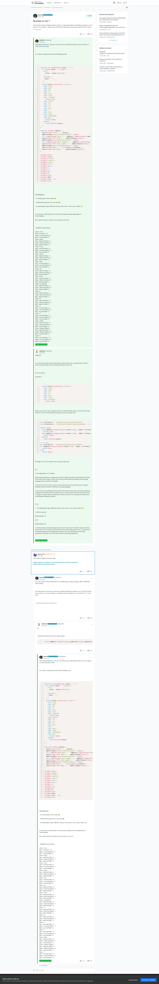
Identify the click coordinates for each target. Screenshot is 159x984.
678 (108, 55)
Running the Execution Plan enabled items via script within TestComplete (112, 19)
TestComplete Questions (57, 7)
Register (119, 2)
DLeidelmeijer (111, 70)
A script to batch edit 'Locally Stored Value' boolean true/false (110, 67)
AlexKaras (46, 44)
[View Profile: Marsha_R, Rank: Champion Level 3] (35, 555)
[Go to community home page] (37, 2)
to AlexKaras (48, 40)
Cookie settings (133, 980)
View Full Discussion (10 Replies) (42, 550)
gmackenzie (110, 63)
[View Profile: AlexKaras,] (37, 352)
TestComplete (46, 7)
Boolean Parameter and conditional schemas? (110, 60)
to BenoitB (48, 351)
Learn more (90, 981)
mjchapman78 (111, 37)
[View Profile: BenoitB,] (37, 41)
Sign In (125, 2)
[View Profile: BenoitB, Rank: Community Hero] (35, 16)
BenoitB (40, 15)
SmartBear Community (36, 7)
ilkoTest (109, 22)
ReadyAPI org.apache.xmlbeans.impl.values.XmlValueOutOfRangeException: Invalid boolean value (112, 52)
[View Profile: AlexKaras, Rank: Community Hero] (39, 624)
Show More (38, 29)
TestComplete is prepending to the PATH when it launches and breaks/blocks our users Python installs (112, 34)
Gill (109, 29)
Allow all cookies (148, 980)
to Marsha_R (57, 577)
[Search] (114, 3)
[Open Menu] (127, 7)
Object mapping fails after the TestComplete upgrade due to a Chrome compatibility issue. (112, 26)
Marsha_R (40, 554)
